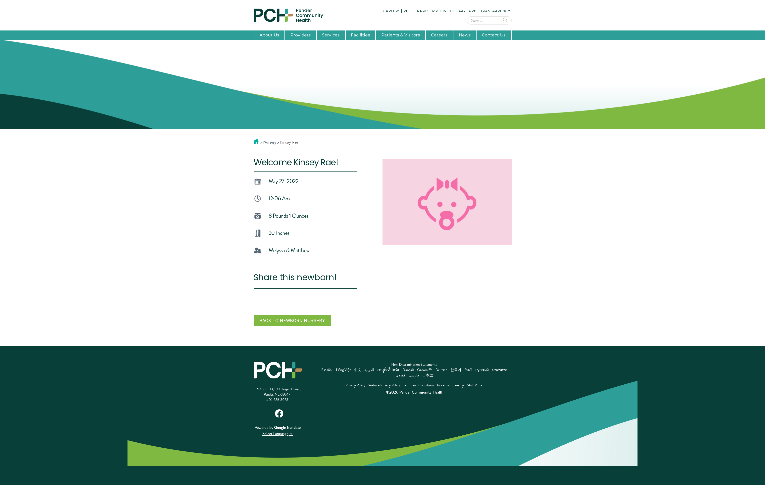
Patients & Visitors (400, 35)
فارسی (414, 375)
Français (408, 369)
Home (256, 141)
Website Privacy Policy (384, 385)
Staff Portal (475, 385)
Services (330, 35)
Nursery (269, 142)
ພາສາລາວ (499, 369)
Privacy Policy (355, 385)
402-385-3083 (277, 399)
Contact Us (493, 35)
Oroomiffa (424, 369)
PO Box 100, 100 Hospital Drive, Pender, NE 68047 (278, 391)
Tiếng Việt (343, 369)
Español (326, 369)
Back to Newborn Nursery (292, 320)
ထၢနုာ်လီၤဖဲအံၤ (388, 369)
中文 (357, 369)
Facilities (360, 35)
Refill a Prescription (424, 11)
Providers (300, 35)
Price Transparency (489, 11)
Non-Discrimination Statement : (414, 364)
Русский (482, 369)
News (465, 35)
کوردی (400, 375)
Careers (391, 11)
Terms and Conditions (418, 385)
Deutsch (441, 369)
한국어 (455, 369)
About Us (269, 35)
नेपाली (468, 369)
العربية (369, 369)
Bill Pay (457, 11)
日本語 (427, 375)
